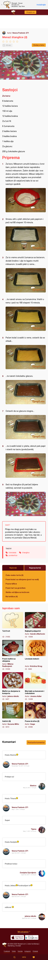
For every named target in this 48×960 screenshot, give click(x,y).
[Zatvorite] (1, 4)
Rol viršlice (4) (12, 596)
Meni (24, 957)
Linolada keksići (35, 655)
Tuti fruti (12, 625)
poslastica (13, 555)
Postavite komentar (36, 742)
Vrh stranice (23, 932)
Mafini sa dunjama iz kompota (12, 686)
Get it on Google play (31, 937)
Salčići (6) (12, 715)
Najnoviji (13, 568)
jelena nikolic (30, 916)
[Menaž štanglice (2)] (26, 200)
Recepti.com (4, 945)
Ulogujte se (30, 12)
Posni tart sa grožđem (15, 588)
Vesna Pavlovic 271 (20, 33)
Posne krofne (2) (35, 715)
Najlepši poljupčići (35, 625)
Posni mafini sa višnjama (12, 655)
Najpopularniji (35, 568)
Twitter (14, 951)
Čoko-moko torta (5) (14, 575)
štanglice (25, 553)
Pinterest (35, 951)
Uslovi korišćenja (33, 944)
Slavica (33, 785)
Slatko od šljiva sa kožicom (17, 592)
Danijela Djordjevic (28, 872)
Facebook (7, 951)
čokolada (12, 553)
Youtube (20, 951)
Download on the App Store (17, 937)
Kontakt (18, 946)
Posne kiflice (11, 584)
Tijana (33, 829)
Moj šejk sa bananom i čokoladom (35, 686)
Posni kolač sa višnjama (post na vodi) (22, 579)
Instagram (27, 951)
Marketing (11, 946)
